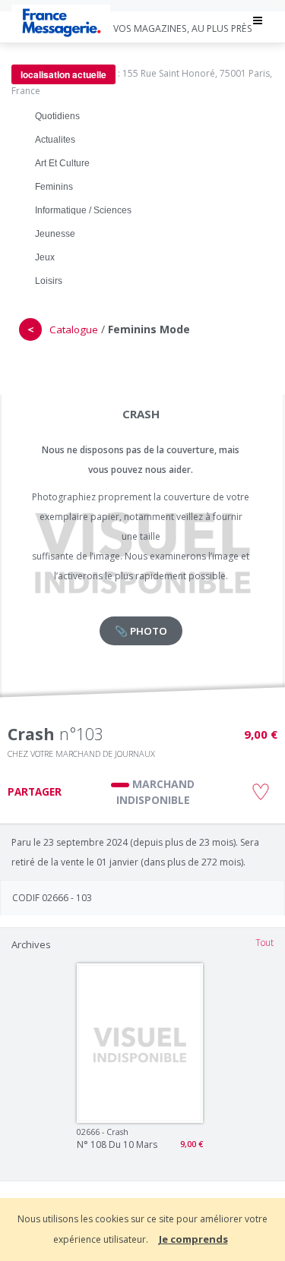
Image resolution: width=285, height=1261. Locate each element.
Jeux (45, 257)
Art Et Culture (62, 163)
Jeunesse (55, 234)
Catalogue (73, 329)
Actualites (55, 139)
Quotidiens (57, 116)
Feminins (54, 186)
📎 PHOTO (141, 631)
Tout (264, 942)
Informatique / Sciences (83, 210)
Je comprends (193, 1239)
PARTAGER (35, 792)
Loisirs (48, 281)
